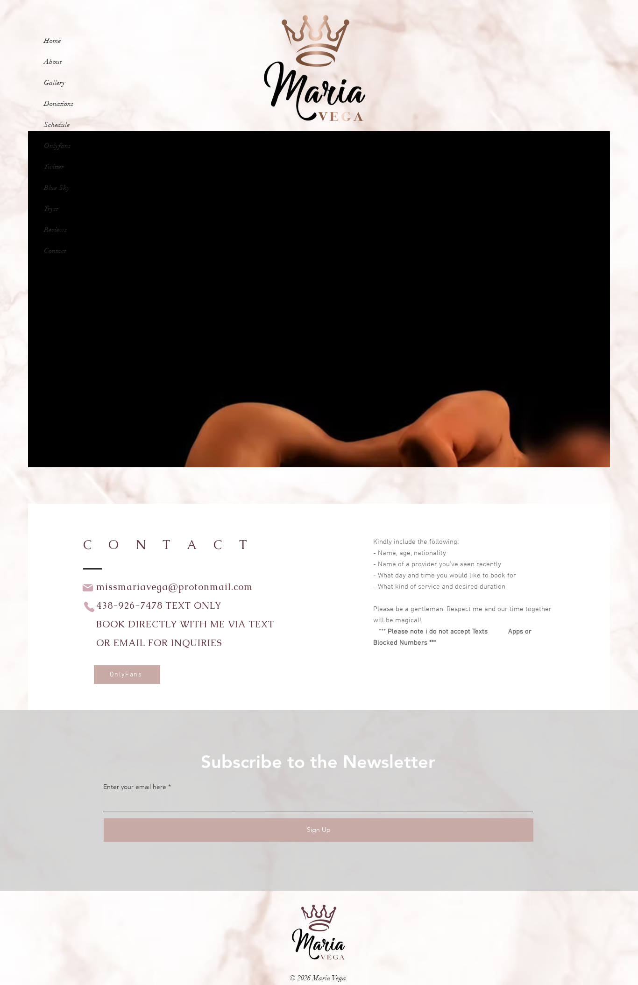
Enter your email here (134, 786)
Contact (55, 250)
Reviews (55, 229)
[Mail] (88, 588)
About (53, 61)
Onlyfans (57, 145)
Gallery (54, 82)
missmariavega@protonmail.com (174, 587)
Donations (58, 103)
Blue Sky (57, 187)
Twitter (54, 166)
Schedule (57, 124)
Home (52, 40)
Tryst (51, 208)
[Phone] (89, 607)
